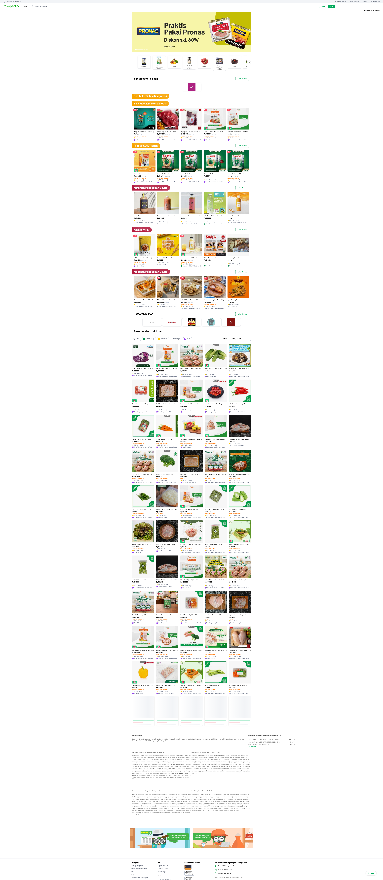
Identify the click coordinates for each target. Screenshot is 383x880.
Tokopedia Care (375, 1)
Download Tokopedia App (13, 1)
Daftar (331, 6)
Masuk (323, 6)
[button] (373, 10)
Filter (137, 339)
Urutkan (226, 339)
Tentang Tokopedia (340, 1)
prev (133, 32)
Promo (365, 1)
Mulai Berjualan (354, 1)
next (249, 32)
